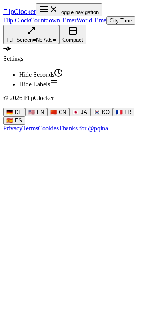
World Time (91, 20)
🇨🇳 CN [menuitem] (58, 112)
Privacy (12, 128)
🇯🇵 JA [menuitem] (79, 112)
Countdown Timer (53, 20)
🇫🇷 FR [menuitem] (123, 112)
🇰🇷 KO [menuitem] (102, 112)
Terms (30, 128)
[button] (72, 53)
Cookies (48, 128)
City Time (121, 21)
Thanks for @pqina (83, 128)
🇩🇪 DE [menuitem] (14, 112)
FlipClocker (19, 11)
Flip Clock (16, 20)
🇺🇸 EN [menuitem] (36, 112)
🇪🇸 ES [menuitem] (14, 121)
